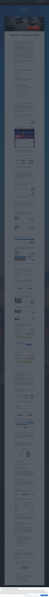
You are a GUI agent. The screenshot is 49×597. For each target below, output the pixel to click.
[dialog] (24, 592)
